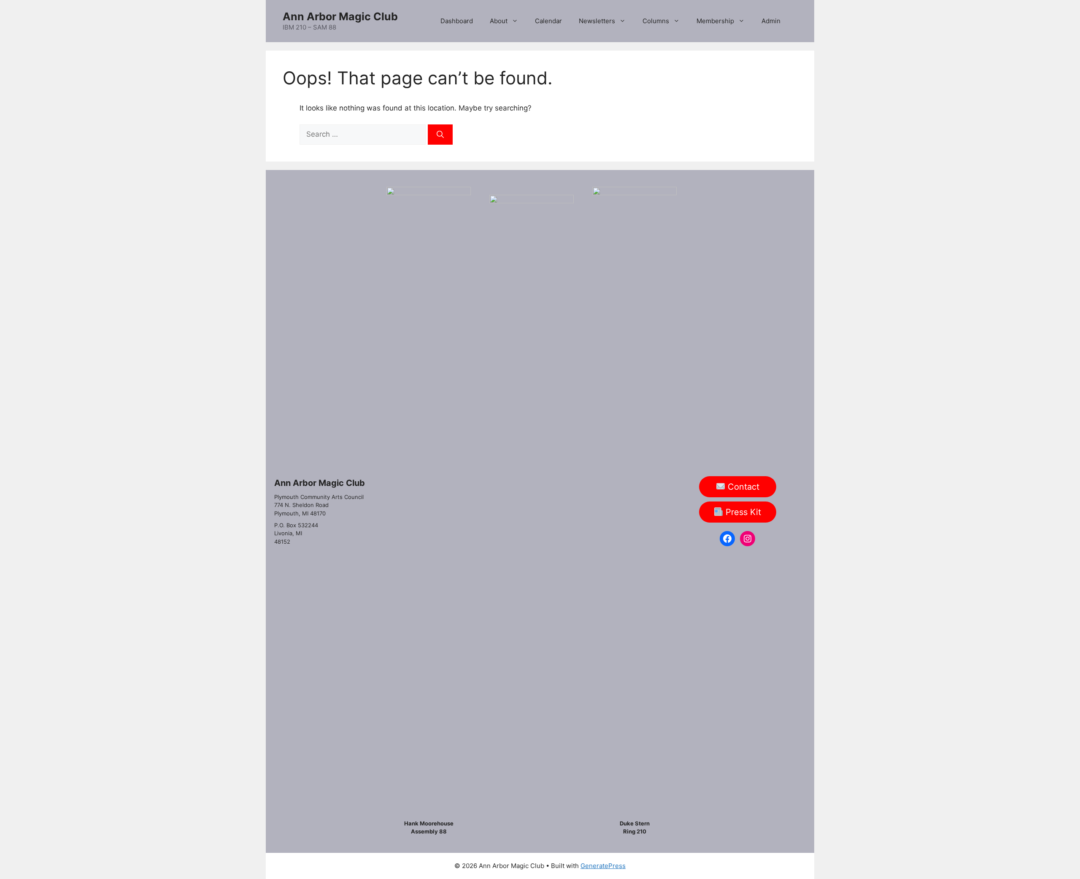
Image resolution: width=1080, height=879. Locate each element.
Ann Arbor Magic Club (340, 16)
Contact (742, 487)
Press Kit (742, 512)
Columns (656, 21)
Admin (770, 21)
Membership (715, 21)
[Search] (440, 134)
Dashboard (456, 21)
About (499, 21)
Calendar (548, 21)
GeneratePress (603, 866)
